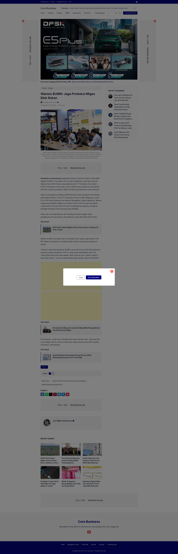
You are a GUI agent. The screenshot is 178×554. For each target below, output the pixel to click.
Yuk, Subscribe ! (93, 277)
